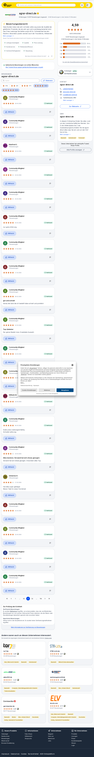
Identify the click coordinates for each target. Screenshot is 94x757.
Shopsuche (28, 738)
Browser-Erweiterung (7, 743)
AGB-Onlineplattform (47, 754)
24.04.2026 (18, 175)
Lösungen (74, 736)
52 (32, 599)
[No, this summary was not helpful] (51, 56)
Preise (73, 738)
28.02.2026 (18, 296)
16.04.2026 (18, 354)
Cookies (24, 754)
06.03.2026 (18, 425)
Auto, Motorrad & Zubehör (11, 662)
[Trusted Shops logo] (8, 5)
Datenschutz (15, 754)
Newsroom (51, 738)
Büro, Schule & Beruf (24, 717)
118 (41, 599)
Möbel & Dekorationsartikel (66, 662)
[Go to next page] (45, 598)
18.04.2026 (18, 103)
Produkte (74, 734)
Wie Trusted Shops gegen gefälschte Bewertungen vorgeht (24, 67)
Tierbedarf (81, 138)
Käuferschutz (5, 736)
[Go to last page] (49, 598)
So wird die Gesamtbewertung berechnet (75, 62)
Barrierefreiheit (33, 754)
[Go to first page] (7, 598)
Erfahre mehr (48, 638)
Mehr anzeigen (67, 100)
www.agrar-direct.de (69, 92)
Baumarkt (63, 138)
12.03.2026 (18, 325)
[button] (82, 5)
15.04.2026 (18, 534)
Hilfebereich (28, 736)
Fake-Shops (28, 734)
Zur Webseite (74, 106)
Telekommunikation (9, 691)
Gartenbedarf (72, 138)
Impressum (5, 754)
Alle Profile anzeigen (74, 150)
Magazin (50, 734)
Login (73, 745)
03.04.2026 (18, 222)
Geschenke (35, 717)
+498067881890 (68, 89)
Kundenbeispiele (76, 741)
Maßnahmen (13, 611)
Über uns (51, 736)
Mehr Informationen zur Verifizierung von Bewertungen (28, 627)
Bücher (14, 717)
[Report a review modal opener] (50, 112)
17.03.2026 (18, 482)
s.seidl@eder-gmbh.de (70, 95)
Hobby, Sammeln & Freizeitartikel (13, 720)
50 (24, 599)
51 (28, 599)
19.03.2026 (18, 453)
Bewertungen (5, 738)
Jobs (49, 741)
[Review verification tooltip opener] (38, 13)
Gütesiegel (4, 734)
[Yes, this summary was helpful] (48, 56)
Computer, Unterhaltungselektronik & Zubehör (24, 688)
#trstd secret (5, 741)
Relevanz (49, 80)
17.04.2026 (18, 249)
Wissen (73, 743)
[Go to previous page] (11, 598)
